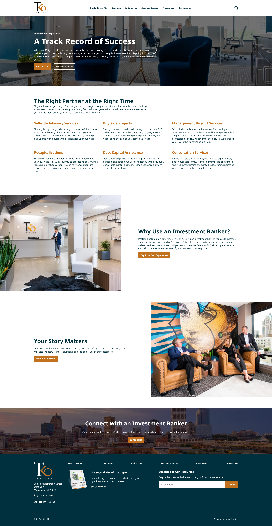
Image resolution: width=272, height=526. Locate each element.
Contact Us (185, 8)
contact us (136, 439)
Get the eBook (98, 486)
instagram (49, 502)
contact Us (42, 66)
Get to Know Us (98, 8)
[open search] (236, 8)
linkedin (44, 502)
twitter (54, 502)
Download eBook (46, 358)
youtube (40, 502)
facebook (35, 502)
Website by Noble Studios (226, 519)
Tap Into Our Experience (154, 255)
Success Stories (149, 8)
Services (116, 8)
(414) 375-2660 (45, 495)
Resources (168, 8)
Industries (131, 8)
